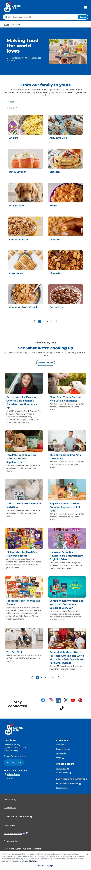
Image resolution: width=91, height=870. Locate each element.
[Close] (87, 854)
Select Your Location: (15, 770)
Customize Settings (45, 866)
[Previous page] (34, 321)
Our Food (16, 24)
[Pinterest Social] (80, 700)
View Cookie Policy (29, 861)
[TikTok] (62, 708)
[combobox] (42, 17)
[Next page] (56, 321)
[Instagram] (50, 700)
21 (53, 677)
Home (6, 24)
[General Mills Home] (13, 7)
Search (83, 17)
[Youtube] (73, 700)
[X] (66, 700)
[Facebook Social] (43, 700)
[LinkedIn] (58, 700)
